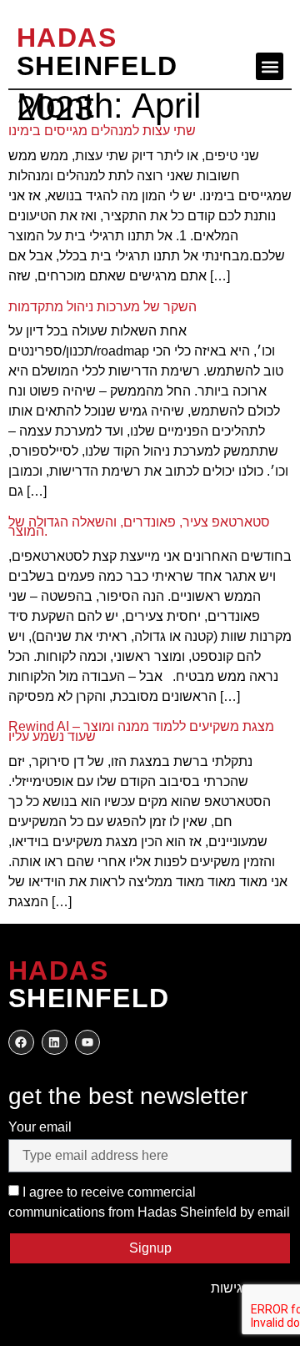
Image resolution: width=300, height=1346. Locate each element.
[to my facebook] (21, 1043)
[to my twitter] (55, 1043)
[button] (269, 66)
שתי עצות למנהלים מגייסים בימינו (102, 131)
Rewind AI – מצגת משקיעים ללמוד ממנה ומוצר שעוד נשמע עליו (141, 731)
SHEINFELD (97, 52)
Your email (40, 1127)
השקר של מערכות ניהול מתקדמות (102, 307)
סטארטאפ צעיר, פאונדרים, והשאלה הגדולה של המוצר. (139, 527)
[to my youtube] (88, 1043)
